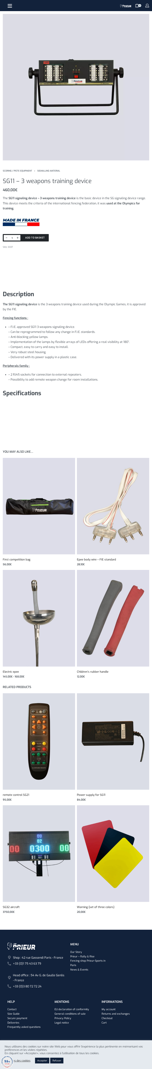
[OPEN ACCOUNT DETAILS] (147, 6)
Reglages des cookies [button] (17, 1060)
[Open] (9, 6)
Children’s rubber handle (92, 672)
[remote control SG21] (39, 741)
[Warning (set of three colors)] (113, 853)
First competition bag (16, 559)
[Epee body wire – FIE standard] (113, 506)
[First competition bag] (39, 506)
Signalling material (48, 170)
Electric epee (11, 672)
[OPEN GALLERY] (76, 87)
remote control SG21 (16, 795)
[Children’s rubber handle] (113, 618)
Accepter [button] (42, 1060)
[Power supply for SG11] (113, 741)
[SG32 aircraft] (39, 853)
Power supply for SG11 (91, 795)
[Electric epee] (39, 618)
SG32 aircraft (11, 907)
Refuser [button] (56, 1060)
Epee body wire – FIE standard (96, 559)
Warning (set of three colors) (95, 907)
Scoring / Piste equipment (17, 170)
